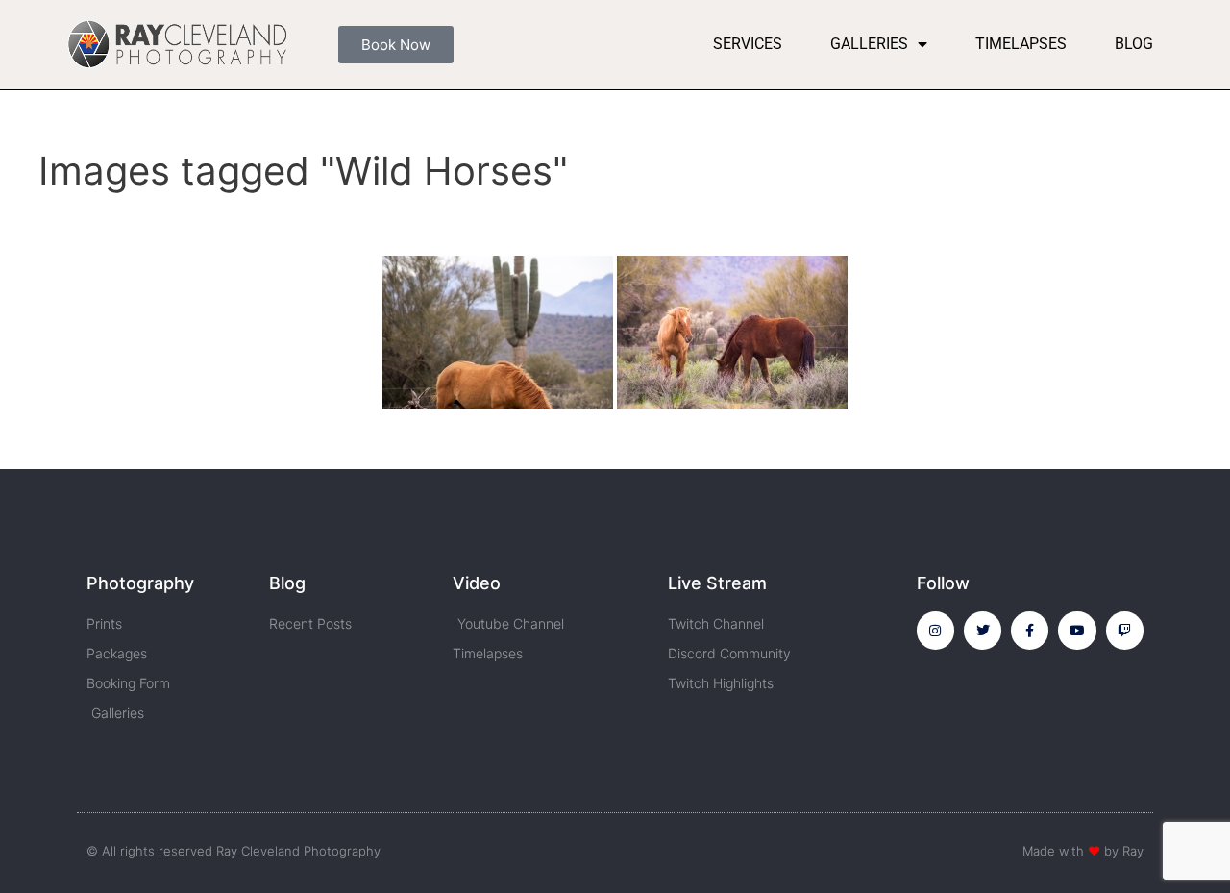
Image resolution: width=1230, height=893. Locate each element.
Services (747, 44)
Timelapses (1021, 44)
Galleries (869, 44)
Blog (1134, 44)
